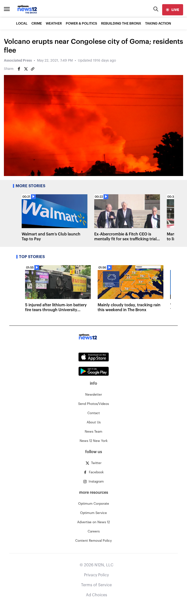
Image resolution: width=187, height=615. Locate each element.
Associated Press (18, 60)
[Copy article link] (33, 69)
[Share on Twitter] (26, 69)
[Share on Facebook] (19, 69)
